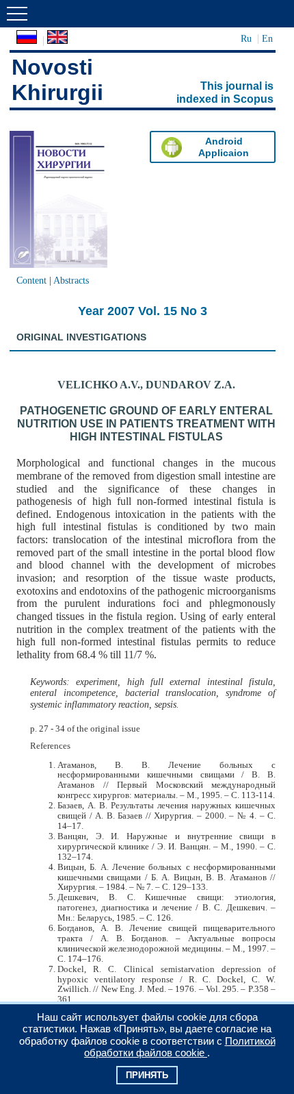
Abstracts (71, 280)
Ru (246, 38)
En (267, 38)
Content (31, 280)
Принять (147, 1075)
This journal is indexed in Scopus (224, 92)
